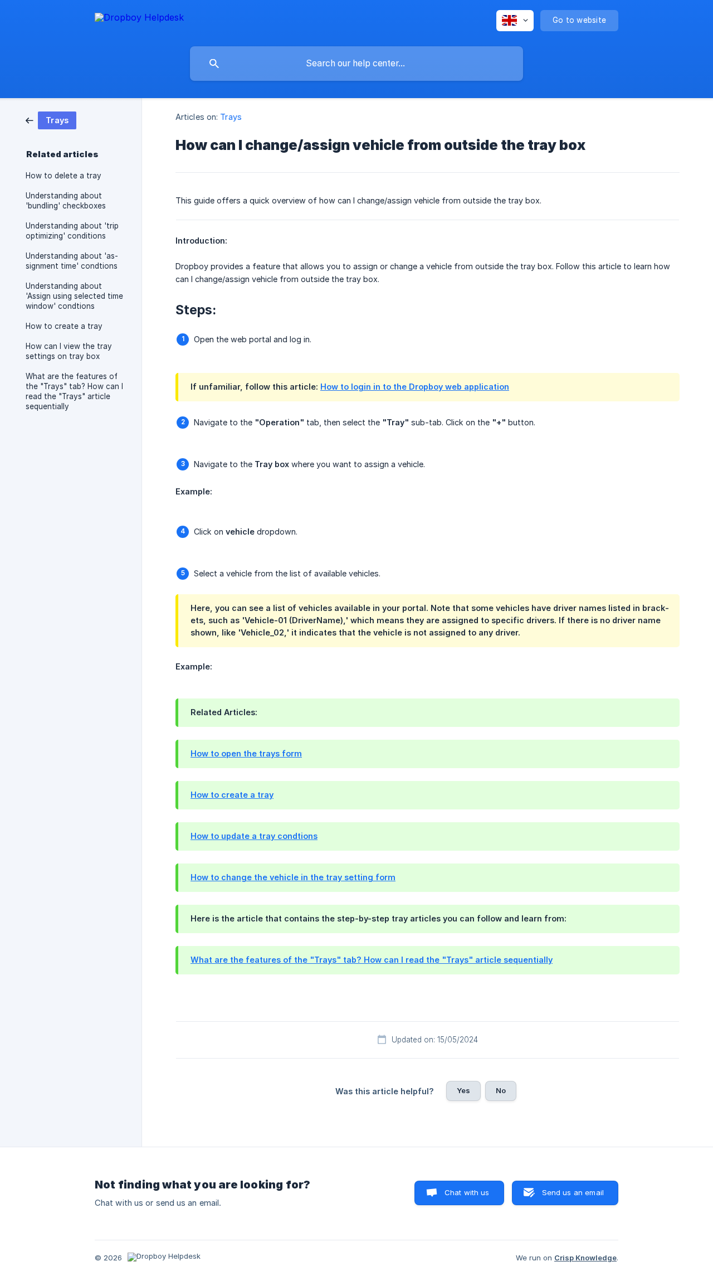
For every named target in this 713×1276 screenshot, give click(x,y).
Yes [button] (463, 1090)
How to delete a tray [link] (63, 175)
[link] (51, 119)
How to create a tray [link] (64, 326)
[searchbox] (356, 63)
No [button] (501, 1090)
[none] (139, 19)
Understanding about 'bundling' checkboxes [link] (66, 200)
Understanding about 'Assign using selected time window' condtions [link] (74, 296)
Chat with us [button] (467, 1192)
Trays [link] (231, 117)
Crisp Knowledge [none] (585, 1257)
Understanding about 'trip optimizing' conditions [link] (72, 230)
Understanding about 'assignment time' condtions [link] (72, 260)
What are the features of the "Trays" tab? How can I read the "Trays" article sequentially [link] (74, 391)
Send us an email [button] (573, 1192)
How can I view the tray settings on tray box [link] (69, 351)
